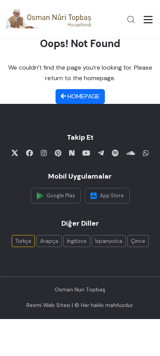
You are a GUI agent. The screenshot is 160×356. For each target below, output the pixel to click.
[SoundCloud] (130, 152)
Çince (138, 240)
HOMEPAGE (83, 96)
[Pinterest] (58, 152)
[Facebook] (29, 152)
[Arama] (131, 19)
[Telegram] (101, 152)
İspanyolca (108, 240)
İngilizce (77, 240)
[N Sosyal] (72, 152)
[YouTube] (86, 152)
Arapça (49, 240)
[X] (14, 152)
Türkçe (23, 240)
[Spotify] (115, 152)
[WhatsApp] (146, 152)
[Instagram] (44, 152)
